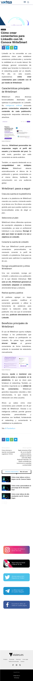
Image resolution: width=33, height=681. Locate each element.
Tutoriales (7, 27)
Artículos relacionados (12, 471)
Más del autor (24, 471)
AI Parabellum (10, 428)
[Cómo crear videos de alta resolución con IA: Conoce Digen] (6, 496)
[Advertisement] (16, 525)
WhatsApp (16, 677)
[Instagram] (16, 665)
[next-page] (6, 503)
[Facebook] (3, 47)
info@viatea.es (16, 675)
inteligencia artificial (14, 105)
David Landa (6, 45)
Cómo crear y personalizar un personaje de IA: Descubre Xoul (21, 488)
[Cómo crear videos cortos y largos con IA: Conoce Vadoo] (6, 479)
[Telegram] (15, 47)
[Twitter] (7, 47)
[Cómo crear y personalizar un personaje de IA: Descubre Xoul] (6, 488)
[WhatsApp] (11, 47)
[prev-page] (3, 503)
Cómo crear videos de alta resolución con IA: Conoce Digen (20, 496)
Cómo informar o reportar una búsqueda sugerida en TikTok (8, 452)
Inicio (2, 27)
